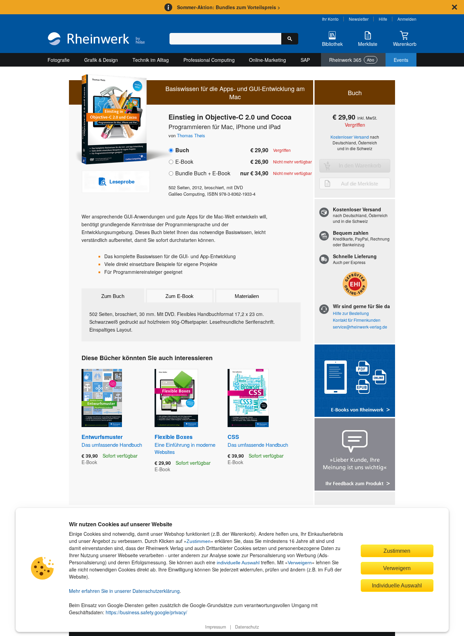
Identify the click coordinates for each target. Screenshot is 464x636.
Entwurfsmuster (112, 440)
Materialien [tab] (247, 296)
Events (401, 59)
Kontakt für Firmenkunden (356, 320)
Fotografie (59, 59)
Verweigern (300, 562)
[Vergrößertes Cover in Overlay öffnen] (112, 120)
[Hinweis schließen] (454, 7)
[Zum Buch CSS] (248, 398)
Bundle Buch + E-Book (202, 173)
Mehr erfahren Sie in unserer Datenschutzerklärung (124, 590)
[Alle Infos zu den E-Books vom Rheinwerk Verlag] (355, 381)
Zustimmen (198, 541)
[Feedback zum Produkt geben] (355, 455)
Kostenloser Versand (350, 137)
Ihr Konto (330, 19)
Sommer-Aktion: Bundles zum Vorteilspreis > (228, 7)
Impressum (215, 627)
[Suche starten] (289, 39)
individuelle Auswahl (238, 562)
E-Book (184, 161)
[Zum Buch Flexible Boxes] (176, 398)
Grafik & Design (101, 59)
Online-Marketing (267, 59)
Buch (182, 150)
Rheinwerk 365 (351, 59)
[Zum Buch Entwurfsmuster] (102, 398)
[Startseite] (96, 39)
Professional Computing (209, 59)
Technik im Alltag (150, 59)
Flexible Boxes (185, 444)
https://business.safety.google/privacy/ (146, 612)
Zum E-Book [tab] (179, 296)
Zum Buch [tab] (112, 296)
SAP (305, 59)
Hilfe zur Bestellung (351, 313)
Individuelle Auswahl (397, 585)
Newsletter (359, 19)
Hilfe (383, 19)
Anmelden (406, 19)
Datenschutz (247, 627)
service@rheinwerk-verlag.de (360, 327)
